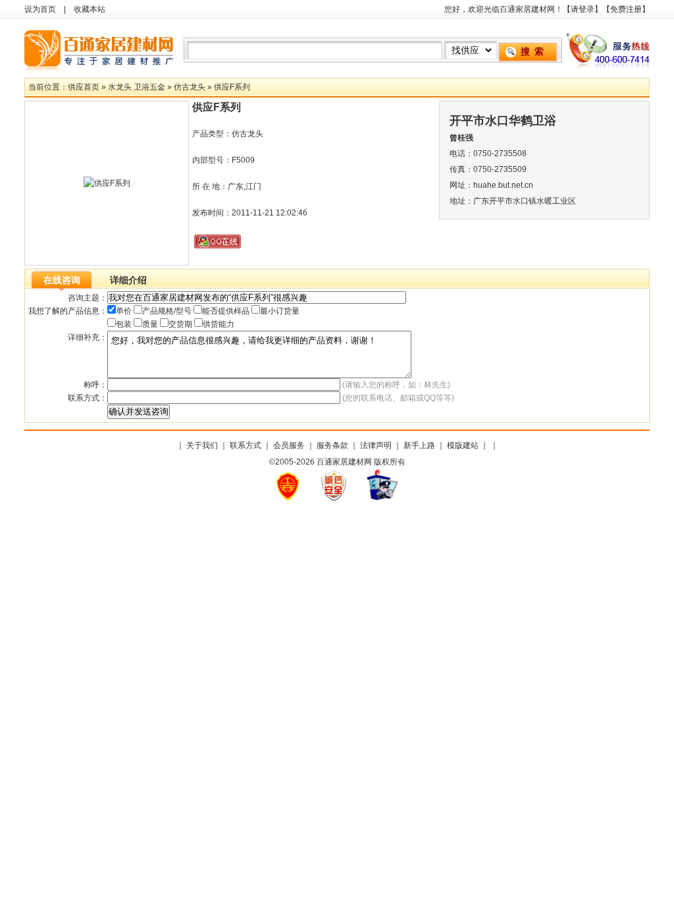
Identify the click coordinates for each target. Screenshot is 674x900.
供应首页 (83, 87)
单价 (124, 311)
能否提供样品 (225, 311)
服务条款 (332, 445)
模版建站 (463, 445)
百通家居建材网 (100, 48)
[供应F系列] (107, 183)
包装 (124, 324)
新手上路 (419, 445)
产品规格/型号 (167, 311)
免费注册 (626, 9)
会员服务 (289, 445)
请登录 (582, 9)
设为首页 (40, 9)
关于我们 (202, 445)
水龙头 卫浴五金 (136, 87)
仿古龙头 (189, 87)
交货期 (180, 324)
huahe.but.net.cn (503, 185)
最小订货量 (279, 311)
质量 (150, 324)
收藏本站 (89, 9)
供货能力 (218, 324)
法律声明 (376, 445)
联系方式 (245, 445)
